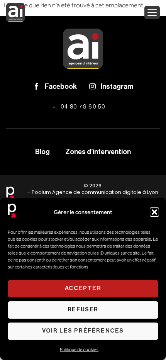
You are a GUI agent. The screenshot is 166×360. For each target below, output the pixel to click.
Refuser (83, 309)
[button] (154, 212)
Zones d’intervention (98, 151)
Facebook (61, 86)
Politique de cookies (79, 349)
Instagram (117, 86)
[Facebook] (36, 86)
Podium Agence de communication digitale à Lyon (95, 192)
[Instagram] (92, 86)
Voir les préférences (83, 331)
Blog (42, 151)
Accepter (83, 288)
